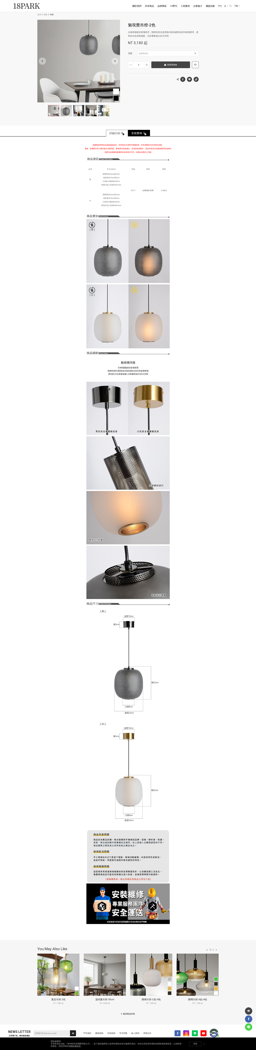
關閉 (204, 1043)
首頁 (39, 14)
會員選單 (226, 6)
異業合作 (147, 1033)
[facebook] (248, 1019)
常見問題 (123, 1033)
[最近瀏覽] (248, 1011)
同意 (195, 1044)
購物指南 (99, 1033)
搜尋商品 (230, 6)
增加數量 (146, 64)
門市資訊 (87, 1033)
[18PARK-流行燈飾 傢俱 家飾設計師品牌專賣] (26, 6)
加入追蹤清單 (195, 64)
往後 (216, 950)
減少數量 (130, 64)
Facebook (182, 79)
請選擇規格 (143, 53)
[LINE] (195, 1033)
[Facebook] (178, 1033)
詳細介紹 (114, 133)
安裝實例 (136, 133)
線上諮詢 (135, 1033)
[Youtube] (204, 1033)
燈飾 (45, 14)
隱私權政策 (76, 1046)
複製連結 (196, 79)
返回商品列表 (129, 1014)
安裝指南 (111, 1033)
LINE (189, 79)
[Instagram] (186, 1033)
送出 (73, 1033)
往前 (207, 950)
